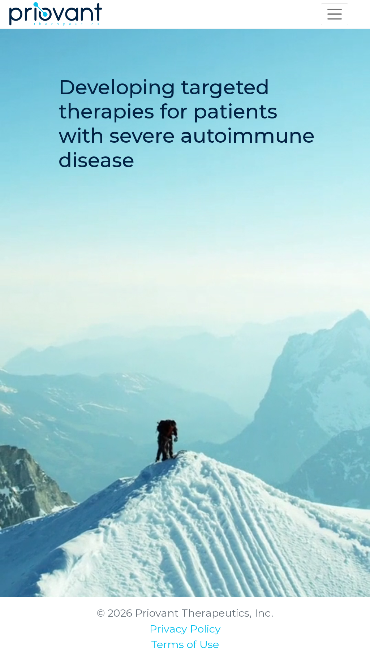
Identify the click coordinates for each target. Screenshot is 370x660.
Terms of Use (185, 644)
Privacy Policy (185, 628)
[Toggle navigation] (334, 14)
